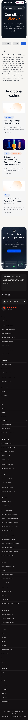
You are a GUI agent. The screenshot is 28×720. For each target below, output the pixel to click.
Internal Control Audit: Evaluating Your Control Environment (13, 201)
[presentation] (14, 108)
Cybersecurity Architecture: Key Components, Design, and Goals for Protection (14, 161)
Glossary (6, 44)
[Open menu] (26, 2)
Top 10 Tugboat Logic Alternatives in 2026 (12, 122)
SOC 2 (16, 44)
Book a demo (19, 2)
